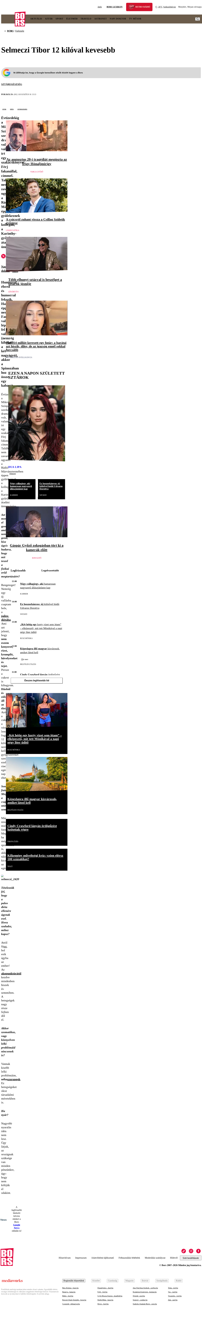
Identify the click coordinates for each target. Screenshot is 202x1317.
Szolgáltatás (162, 1280)
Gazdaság (112, 1280)
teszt (10, 866)
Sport (59, 19)
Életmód (72, 19)
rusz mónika (26, 638)
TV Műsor (135, 19)
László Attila (12, 230)
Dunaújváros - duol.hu (105, 1288)
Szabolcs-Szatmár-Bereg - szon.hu (145, 1304)
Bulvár (145, 1280)
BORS (10, 31)
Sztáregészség (11, 84)
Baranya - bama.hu (68, 1292)
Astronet (100, 19)
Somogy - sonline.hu (140, 1300)
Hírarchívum (65, 1258)
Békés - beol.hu (67, 1296)
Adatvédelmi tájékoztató (102, 1258)
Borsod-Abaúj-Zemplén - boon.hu (74, 1300)
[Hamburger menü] (8, 19)
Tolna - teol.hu (173, 1288)
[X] (3, 256)
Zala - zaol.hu (172, 1300)
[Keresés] (197, 19)
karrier (14, 495)
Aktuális (36, 19)
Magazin (129, 1280)
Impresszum (81, 1258)
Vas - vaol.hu (172, 1292)
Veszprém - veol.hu (175, 1296)
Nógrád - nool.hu (139, 1296)
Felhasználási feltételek (129, 1258)
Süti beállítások (191, 1258)
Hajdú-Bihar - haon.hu (105, 1300)
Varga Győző (36, 172)
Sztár (49, 19)
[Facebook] (198, 1251)
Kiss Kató (36, 558)
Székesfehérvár (167, 7)
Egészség (19, 31)
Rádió (178, 1280)
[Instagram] (191, 1251)
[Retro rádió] (132, 7)
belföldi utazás (28, 664)
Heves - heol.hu (103, 1304)
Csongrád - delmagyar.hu (71, 1304)
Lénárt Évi (13, 292)
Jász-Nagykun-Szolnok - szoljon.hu (145, 1288)
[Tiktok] (183, 1251)
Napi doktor (118, 19)
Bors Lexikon (114, 7)
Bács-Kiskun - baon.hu (70, 1288)
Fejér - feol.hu (102, 1292)
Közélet (96, 1280)
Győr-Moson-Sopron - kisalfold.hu (109, 1296)
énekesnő (12, 474)
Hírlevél (174, 1258)
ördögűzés (12, 842)
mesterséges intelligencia (19, 357)
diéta (12, 109)
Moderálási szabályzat (155, 1258)
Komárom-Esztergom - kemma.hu (145, 1292)
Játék (100, 7)
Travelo (86, 19)
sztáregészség (22, 109)
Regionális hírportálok (73, 1280)
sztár (4, 109)
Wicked (43, 495)
